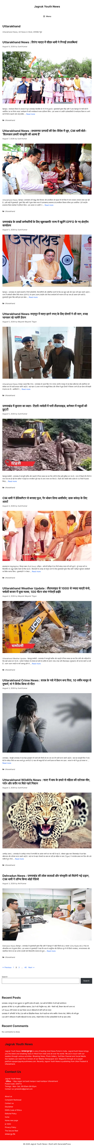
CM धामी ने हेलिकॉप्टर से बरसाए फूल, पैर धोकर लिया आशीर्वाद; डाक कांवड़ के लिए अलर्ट (44, 499)
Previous (6, 967)
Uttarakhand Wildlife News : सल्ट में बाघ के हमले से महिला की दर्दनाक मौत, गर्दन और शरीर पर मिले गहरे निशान (46, 781)
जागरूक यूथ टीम (10, 1134)
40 (25, 967)
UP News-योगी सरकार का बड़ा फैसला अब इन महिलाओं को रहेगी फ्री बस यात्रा (26, 1010)
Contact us (9, 1103)
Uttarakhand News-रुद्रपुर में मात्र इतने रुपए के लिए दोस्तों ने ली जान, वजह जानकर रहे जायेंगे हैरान (45, 315)
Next (31, 967)
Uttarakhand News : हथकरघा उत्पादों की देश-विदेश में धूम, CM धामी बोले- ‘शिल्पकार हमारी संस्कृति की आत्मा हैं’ (44, 132)
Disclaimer (9, 1107)
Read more (30, 114)
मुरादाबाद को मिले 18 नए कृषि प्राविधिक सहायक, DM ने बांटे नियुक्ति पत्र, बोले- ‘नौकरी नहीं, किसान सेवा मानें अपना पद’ (38, 1007)
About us (8, 1096)
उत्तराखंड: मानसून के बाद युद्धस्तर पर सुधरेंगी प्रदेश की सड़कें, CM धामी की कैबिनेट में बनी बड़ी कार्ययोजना (34, 1003)
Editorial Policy (11, 1113)
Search (4, 977)
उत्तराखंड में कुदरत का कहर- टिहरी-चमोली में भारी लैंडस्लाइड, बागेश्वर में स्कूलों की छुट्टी (44, 407)
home (7, 1117)
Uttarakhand (10, 120)
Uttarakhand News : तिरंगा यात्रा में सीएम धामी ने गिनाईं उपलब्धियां (39, 42)
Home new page (11, 1120)
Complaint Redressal (13, 1100)
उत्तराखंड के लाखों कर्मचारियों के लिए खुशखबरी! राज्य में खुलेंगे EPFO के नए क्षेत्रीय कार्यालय (45, 223)
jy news (8, 1124)
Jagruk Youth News (47, 6)
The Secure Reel (11, 1131)
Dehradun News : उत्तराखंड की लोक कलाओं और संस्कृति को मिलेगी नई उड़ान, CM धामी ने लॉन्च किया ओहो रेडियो (45, 877)
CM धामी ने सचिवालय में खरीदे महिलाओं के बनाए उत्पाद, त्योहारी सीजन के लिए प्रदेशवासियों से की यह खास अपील (36, 1017)
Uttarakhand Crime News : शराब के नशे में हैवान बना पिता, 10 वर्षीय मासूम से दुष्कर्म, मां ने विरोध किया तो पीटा (46, 682)
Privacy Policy (10, 1127)
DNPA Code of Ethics (13, 1110)
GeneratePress (64, 1144)
